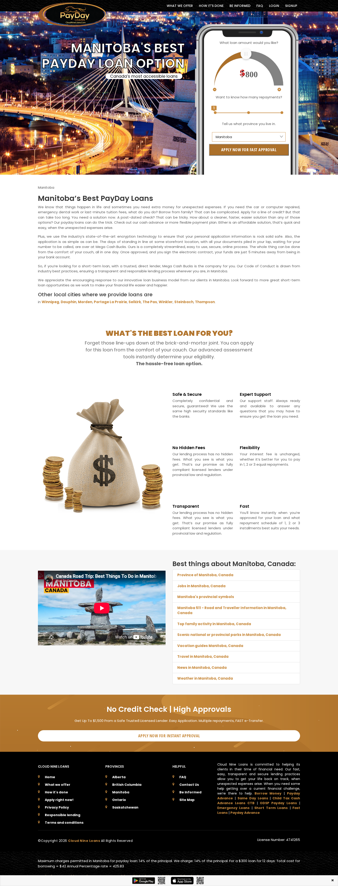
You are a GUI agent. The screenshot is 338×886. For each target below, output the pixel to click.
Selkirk (135, 301)
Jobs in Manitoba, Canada (201, 586)
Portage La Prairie (110, 301)
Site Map (187, 800)
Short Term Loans (271, 808)
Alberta (119, 777)
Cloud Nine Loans (84, 840)
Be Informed (190, 792)
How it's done (56, 792)
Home (50, 777)
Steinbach (183, 301)
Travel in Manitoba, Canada (203, 656)
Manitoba (120, 792)
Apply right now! (59, 800)
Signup (291, 5)
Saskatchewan (125, 807)
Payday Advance (245, 812)
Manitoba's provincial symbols (205, 596)
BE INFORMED (239, 5)
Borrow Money (268, 793)
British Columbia (126, 784)
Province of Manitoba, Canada (205, 575)
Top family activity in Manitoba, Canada (214, 623)
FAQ (259, 5)
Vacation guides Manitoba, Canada (210, 645)
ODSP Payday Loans (278, 803)
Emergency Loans (233, 808)
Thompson (205, 301)
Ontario (119, 800)
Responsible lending (62, 815)
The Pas (150, 301)
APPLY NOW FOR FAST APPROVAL (249, 149)
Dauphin (68, 301)
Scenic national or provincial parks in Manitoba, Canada (229, 634)
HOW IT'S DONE (211, 5)
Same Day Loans (253, 798)
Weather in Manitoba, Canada (205, 678)
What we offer (57, 784)
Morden (85, 301)
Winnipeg (50, 301)
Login (274, 5)
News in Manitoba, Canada (202, 667)
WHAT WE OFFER (180, 5)
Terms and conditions (64, 822)
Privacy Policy (57, 807)
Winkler (166, 301)
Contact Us (189, 784)
